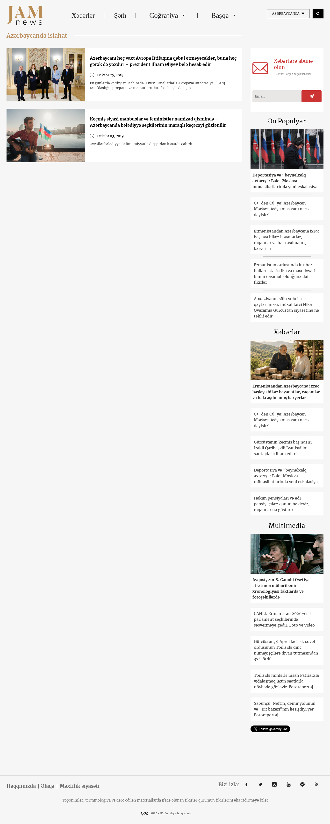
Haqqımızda (21, 786)
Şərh (120, 15)
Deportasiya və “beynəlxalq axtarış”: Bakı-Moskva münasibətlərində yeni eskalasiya (284, 181)
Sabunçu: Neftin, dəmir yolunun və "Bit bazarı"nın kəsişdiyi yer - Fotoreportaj (285, 709)
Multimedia (287, 526)
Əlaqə (47, 786)
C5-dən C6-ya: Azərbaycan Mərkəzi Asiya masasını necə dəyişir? (281, 209)
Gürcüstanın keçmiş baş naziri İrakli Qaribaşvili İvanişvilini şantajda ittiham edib (283, 448)
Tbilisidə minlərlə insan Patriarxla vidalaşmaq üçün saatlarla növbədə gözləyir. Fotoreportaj (286, 681)
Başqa (220, 15)
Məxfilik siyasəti (80, 786)
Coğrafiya (163, 15)
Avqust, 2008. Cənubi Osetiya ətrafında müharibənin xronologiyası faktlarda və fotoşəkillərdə (280, 588)
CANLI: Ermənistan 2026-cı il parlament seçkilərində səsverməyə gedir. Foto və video (284, 619)
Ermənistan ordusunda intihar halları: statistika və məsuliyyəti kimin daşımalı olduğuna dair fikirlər (284, 273)
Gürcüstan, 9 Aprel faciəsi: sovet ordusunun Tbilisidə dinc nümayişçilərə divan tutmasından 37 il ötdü (286, 650)
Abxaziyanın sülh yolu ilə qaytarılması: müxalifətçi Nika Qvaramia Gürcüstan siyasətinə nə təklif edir (286, 307)
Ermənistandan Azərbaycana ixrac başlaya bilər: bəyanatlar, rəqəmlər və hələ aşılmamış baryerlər (286, 240)
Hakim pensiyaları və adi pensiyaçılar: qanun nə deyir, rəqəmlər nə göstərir (281, 504)
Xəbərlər (83, 15)
